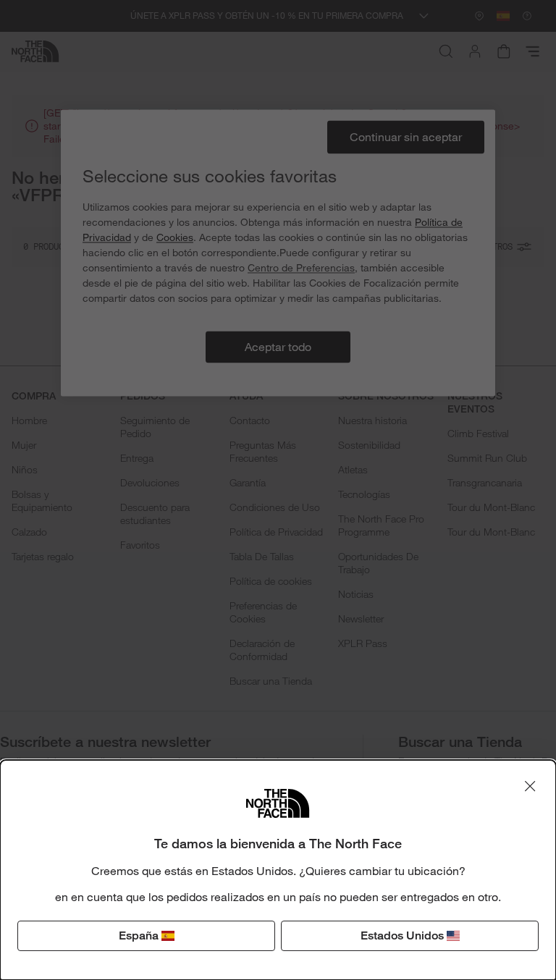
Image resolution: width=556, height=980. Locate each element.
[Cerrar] (530, 786)
